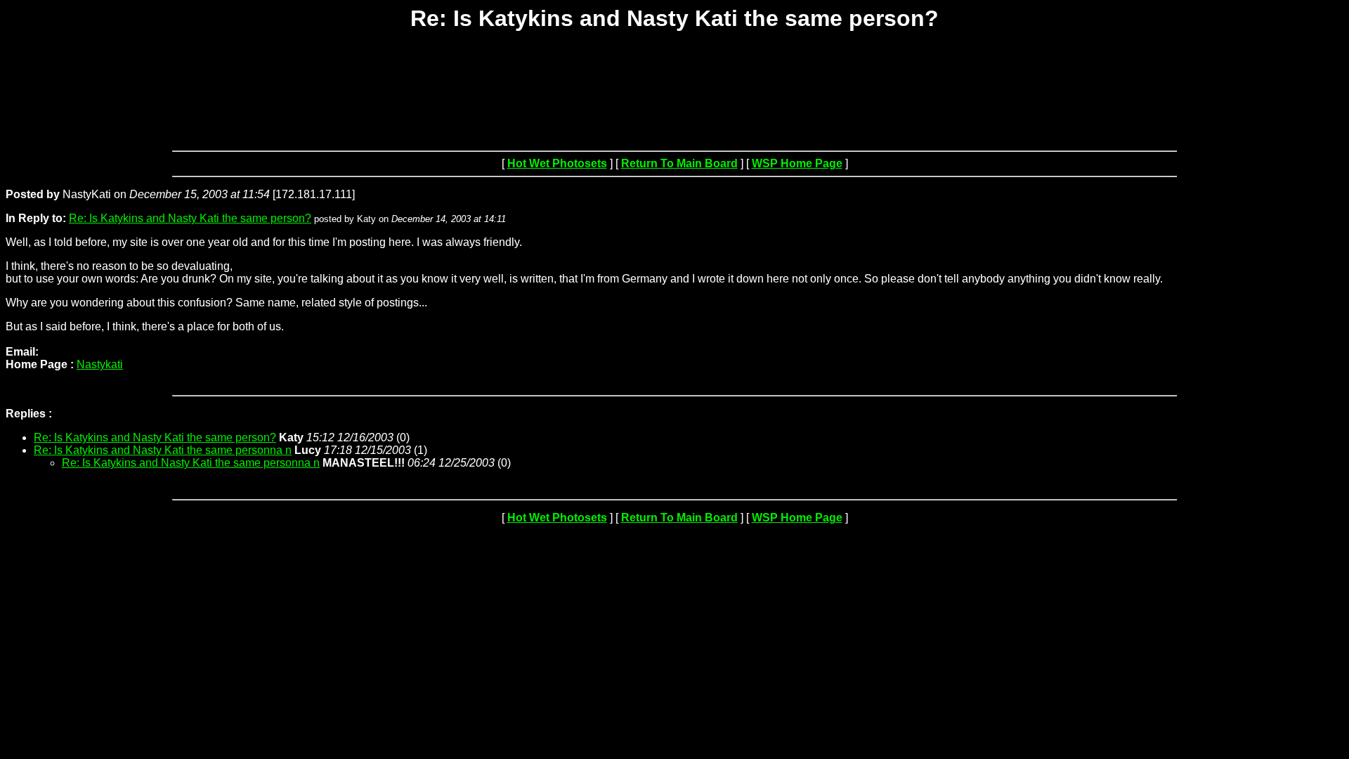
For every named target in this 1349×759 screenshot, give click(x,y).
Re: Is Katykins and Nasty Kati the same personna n (163, 450)
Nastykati (100, 364)
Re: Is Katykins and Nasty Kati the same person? (190, 218)
